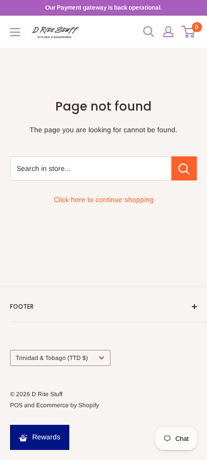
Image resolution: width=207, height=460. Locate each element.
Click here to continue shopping (104, 200)
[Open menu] (15, 32)
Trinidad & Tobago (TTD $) (52, 357)
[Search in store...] (184, 168)
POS (16, 405)
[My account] (168, 31)
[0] (188, 32)
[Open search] (148, 31)
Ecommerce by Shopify (67, 405)
